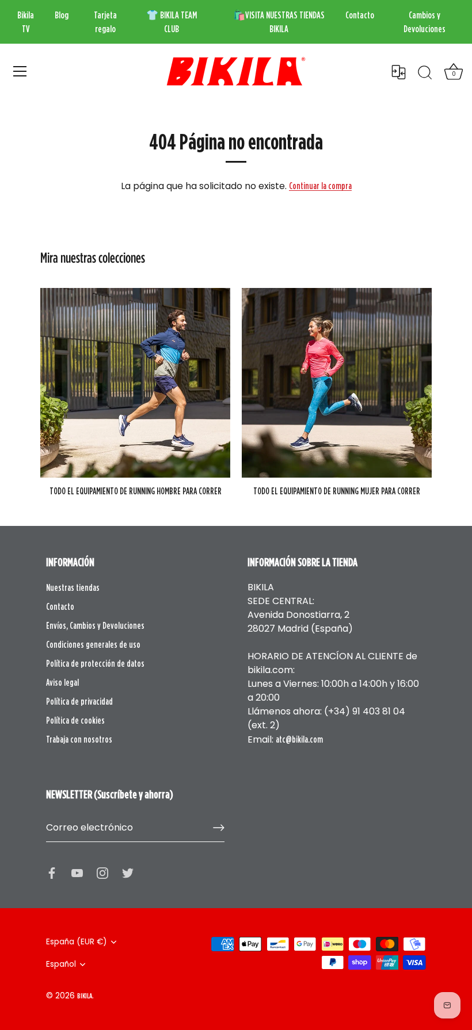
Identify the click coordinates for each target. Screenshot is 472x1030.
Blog (61, 15)
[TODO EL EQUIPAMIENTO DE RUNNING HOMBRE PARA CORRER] (135, 383)
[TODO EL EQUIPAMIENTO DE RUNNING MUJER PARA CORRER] (337, 383)
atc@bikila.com (299, 739)
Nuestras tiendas (73, 587)
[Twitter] (128, 872)
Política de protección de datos (95, 663)
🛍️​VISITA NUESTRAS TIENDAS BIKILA (279, 22)
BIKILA (84, 995)
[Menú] (20, 71)
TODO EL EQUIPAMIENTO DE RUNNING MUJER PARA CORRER (336, 490)
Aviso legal (62, 682)
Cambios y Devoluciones (425, 22)
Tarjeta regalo (105, 22)
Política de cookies (75, 720)
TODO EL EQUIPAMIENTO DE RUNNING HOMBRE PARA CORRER (136, 490)
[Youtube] (77, 872)
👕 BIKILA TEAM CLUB (171, 22)
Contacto (359, 15)
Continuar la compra (320, 185)
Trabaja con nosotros (79, 739)
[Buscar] (424, 73)
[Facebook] (52, 872)
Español (61, 964)
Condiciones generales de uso (93, 644)
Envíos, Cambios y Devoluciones (95, 625)
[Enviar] (218, 827)
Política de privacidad (79, 701)
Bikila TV (25, 22)
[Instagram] (102, 872)
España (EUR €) (76, 942)
